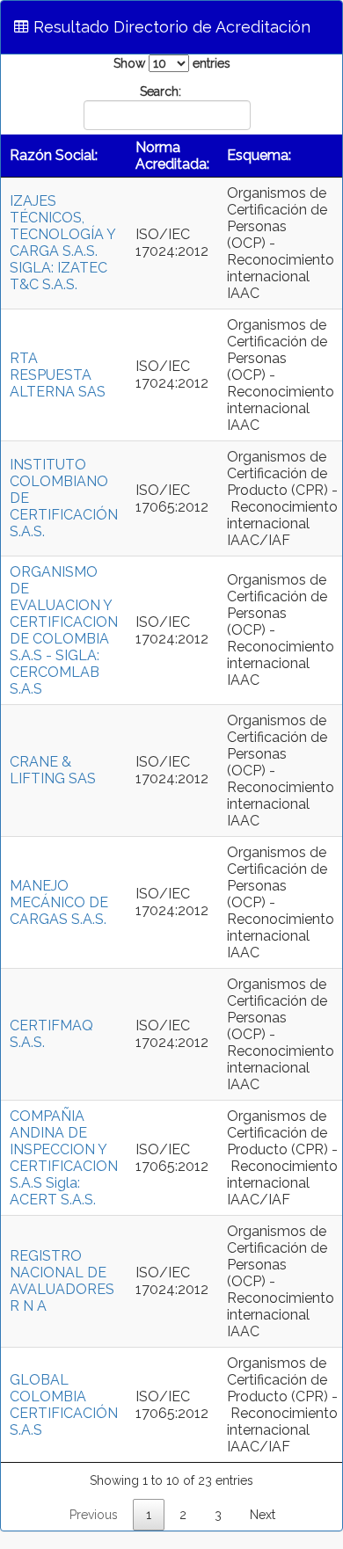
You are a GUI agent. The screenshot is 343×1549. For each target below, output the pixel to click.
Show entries (171, 63)
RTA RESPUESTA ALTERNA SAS (58, 375)
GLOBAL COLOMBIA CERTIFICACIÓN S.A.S (64, 1404)
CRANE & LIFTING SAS (53, 770)
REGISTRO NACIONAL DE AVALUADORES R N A (62, 1280)
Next (262, 1515)
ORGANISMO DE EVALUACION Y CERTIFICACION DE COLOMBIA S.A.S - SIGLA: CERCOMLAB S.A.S (64, 630)
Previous (93, 1515)
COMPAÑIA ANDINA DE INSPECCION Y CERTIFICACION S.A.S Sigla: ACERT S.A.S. (64, 1158)
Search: (160, 91)
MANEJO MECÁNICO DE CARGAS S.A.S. (59, 902)
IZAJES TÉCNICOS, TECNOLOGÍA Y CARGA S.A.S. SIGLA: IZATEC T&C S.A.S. (62, 243)
